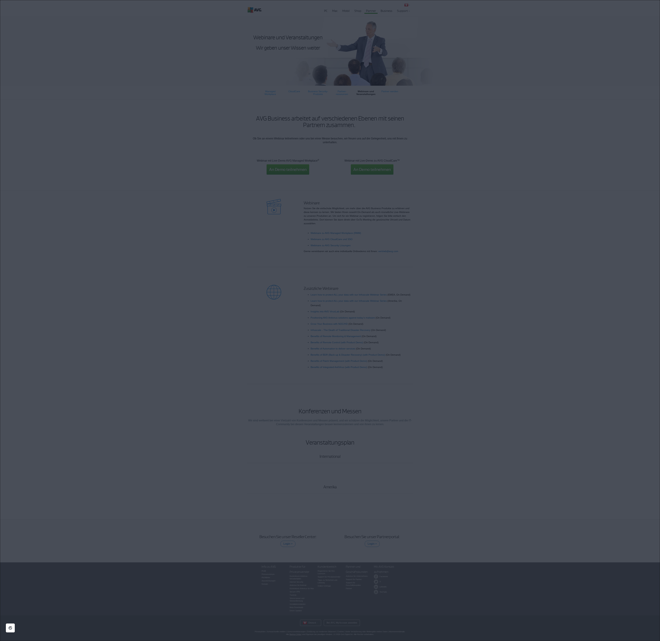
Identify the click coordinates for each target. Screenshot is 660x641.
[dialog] (330, 320)
